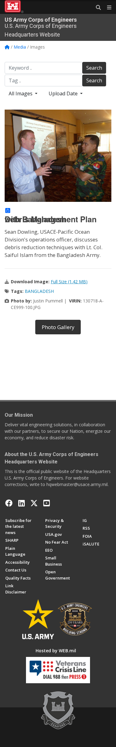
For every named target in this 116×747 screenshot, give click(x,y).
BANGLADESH (39, 291)
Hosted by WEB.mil (56, 651)
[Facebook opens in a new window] (9, 503)
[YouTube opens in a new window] (46, 503)
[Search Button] (96, 7)
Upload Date (64, 93)
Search (94, 67)
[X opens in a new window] (34, 503)
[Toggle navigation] (106, 7)
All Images (21, 93)
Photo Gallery (58, 327)
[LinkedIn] (21, 503)
